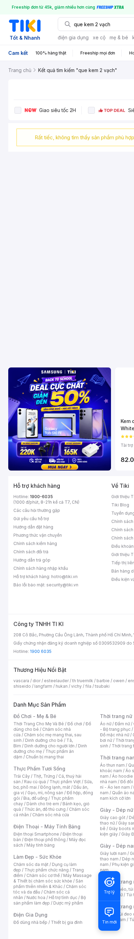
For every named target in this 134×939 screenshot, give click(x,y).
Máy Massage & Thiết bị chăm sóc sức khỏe (52, 878)
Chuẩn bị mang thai (45, 756)
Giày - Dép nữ (116, 810)
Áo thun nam (112, 765)
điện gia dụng (73, 37)
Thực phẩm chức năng (46, 869)
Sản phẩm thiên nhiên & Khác (48, 883)
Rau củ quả (35, 781)
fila (88, 686)
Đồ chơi (74, 723)
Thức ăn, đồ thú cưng (45, 809)
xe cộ (99, 37)
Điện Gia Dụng (30, 915)
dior (37, 680)
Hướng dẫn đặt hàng (33, 526)
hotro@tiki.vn (64, 576)
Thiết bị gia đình (66, 922)
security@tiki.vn (62, 584)
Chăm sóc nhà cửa (50, 814)
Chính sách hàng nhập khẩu (40, 568)
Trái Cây (21, 776)
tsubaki (102, 686)
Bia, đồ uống (35, 798)
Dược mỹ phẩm (68, 903)
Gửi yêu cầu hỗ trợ (31, 518)
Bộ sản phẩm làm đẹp (49, 900)
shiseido (22, 686)
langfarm (43, 686)
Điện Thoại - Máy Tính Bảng (46, 826)
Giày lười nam (113, 853)
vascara (21, 680)
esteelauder (56, 680)
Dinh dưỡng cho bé (44, 740)
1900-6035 (41, 496)
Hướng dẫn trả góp (32, 560)
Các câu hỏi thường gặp (36, 510)
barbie (103, 680)
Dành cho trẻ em (42, 803)
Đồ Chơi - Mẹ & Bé (34, 716)
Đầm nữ (122, 723)
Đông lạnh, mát (55, 787)
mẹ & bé (119, 37)
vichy (76, 686)
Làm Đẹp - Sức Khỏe (37, 857)
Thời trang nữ (116, 716)
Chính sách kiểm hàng (35, 543)
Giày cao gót (112, 817)
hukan (62, 686)
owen (118, 680)
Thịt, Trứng (44, 776)
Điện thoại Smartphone (36, 834)
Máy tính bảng (40, 845)
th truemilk (82, 680)
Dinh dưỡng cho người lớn (49, 745)
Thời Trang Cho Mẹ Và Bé (38, 723)
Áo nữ (105, 723)
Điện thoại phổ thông (45, 839)
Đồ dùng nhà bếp (30, 922)
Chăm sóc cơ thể (43, 875)
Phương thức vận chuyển (37, 535)
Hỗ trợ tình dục (63, 897)
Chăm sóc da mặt (30, 864)
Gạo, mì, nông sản (45, 792)
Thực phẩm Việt (65, 781)
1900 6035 (41, 651)
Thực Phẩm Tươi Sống (39, 768)
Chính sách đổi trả (30, 551)
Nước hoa (35, 897)
